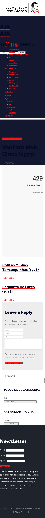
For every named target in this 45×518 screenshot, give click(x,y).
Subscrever (5, 466)
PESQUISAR (9, 376)
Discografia (7, 139)
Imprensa (17, 139)
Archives (7, 420)
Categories (8, 398)
